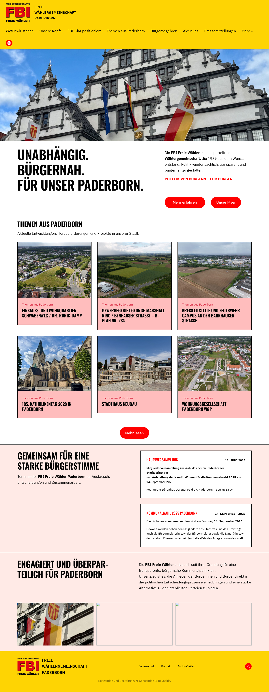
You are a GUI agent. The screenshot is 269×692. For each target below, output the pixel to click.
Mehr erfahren (185, 202)
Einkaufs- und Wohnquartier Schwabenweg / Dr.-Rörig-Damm (52, 313)
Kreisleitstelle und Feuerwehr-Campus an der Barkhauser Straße (211, 315)
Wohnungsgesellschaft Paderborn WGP (204, 406)
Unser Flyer (226, 202)
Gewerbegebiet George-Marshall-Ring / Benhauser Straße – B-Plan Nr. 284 (134, 315)
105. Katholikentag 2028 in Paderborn (46, 406)
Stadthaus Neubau (119, 404)
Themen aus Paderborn (37, 304)
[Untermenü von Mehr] (252, 31)
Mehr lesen (134, 432)
